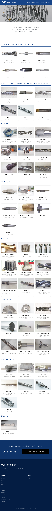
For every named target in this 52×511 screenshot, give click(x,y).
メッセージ (3, 480)
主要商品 (33, 2)
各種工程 (3, 492)
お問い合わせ (47, 2)
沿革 (2, 482)
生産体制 (37, 2)
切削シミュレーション (5, 499)
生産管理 (3, 501)
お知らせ (42, 2)
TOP (25, 2)
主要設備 (3, 495)
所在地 (2, 484)
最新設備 (3, 497)
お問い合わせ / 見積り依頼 (35, 451)
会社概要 (28, 2)
